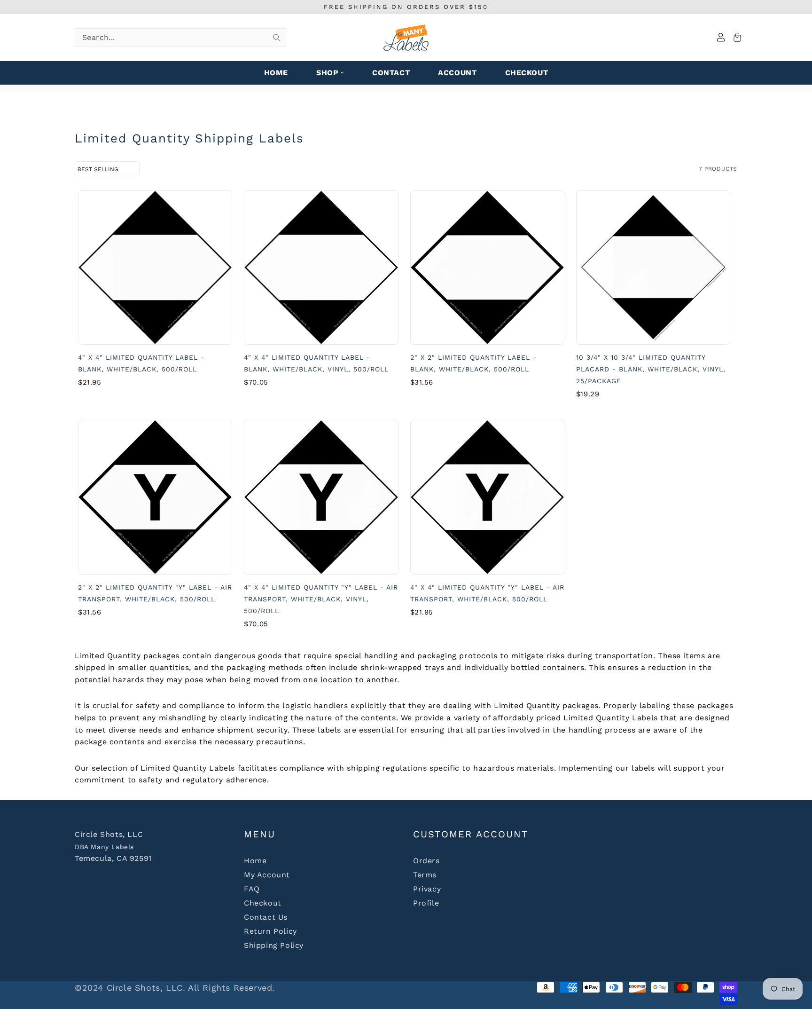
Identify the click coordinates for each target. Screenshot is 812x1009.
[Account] (721, 38)
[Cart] (736, 38)
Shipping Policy (274, 945)
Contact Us (266, 917)
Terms (425, 874)
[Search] (276, 37)
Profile (426, 903)
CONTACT (391, 72)
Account (457, 72)
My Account (267, 874)
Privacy (427, 888)
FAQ (252, 888)
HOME (276, 72)
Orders (426, 860)
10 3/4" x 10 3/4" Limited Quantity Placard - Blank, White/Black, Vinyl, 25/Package (651, 369)
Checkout (262, 903)
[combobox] (180, 37)
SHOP (327, 72)
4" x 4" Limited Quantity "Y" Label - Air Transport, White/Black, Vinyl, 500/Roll (321, 599)
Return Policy (270, 931)
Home (255, 860)
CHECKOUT (526, 72)
